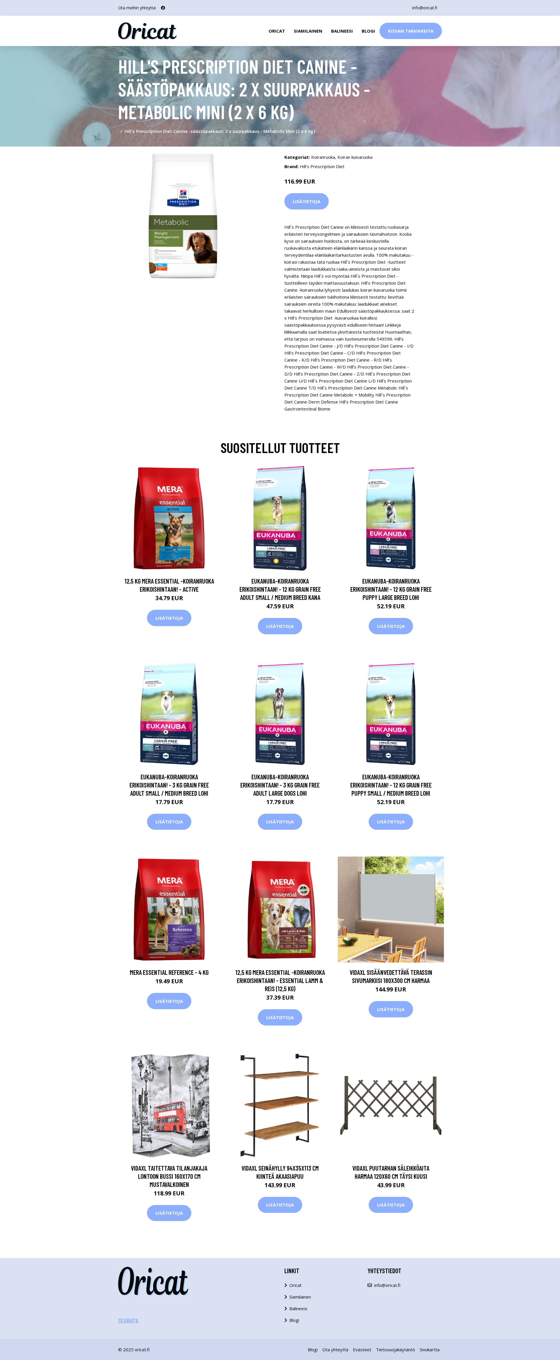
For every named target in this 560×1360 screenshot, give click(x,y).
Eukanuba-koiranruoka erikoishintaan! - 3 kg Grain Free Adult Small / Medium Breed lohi (169, 785)
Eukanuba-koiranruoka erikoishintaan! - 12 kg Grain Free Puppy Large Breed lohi (391, 589)
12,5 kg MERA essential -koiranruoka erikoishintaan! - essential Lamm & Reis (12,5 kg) (280, 980)
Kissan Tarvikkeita (410, 31)
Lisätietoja (306, 201)
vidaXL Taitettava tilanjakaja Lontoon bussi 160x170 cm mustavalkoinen (169, 1176)
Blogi (368, 31)
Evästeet (362, 1349)
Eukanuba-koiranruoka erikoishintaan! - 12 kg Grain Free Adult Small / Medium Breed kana (280, 589)
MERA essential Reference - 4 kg (169, 972)
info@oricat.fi (424, 7)
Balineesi (342, 31)
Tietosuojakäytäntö (395, 1349)
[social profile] (163, 7)
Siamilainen (308, 31)
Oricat (277, 31)
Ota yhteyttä (335, 1349)
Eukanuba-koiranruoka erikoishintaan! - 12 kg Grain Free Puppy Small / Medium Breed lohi (391, 785)
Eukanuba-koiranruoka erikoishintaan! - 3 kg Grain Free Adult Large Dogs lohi (280, 785)
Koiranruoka (323, 157)
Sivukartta (430, 1349)
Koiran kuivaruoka (354, 157)
